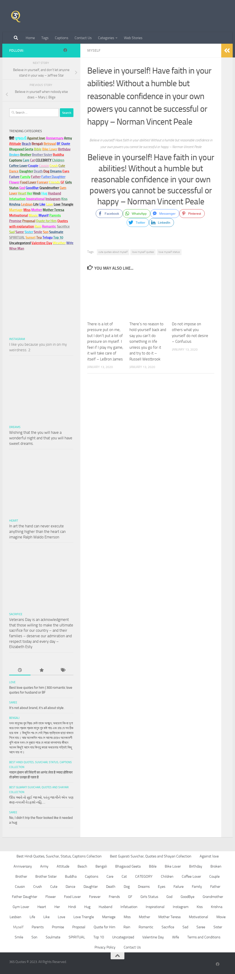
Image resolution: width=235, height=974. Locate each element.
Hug (44, 193)
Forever (95, 896)
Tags (44, 38)
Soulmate (53, 937)
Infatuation (128, 907)
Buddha (71, 876)
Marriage (16, 210)
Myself (93, 50)
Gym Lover (21, 907)
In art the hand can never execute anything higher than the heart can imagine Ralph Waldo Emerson (37, 531)
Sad (185, 927)
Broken (215, 866)
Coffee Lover (191, 876)
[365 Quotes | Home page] (15, 16)
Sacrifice (63, 226)
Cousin (20, 886)
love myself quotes (143, 252)
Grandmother (213, 896)
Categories (106, 38)
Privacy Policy (105, 947)
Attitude (15, 144)
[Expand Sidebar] (227, 50)
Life (32, 917)
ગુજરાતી (20, 138)
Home (30, 38)
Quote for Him (104, 927)
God (169, 896)
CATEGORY (144, 876)
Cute (53, 886)
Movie (221, 917)
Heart (13, 520)
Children (167, 876)
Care (109, 876)
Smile (19, 937)
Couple (214, 876)
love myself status (169, 252)
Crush (37, 886)
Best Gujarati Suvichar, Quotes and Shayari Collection (150, 856)
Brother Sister (46, 876)
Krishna (216, 907)
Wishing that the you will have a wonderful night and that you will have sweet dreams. (40, 438)
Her (29, 193)
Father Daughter (24, 896)
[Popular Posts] (41, 670)
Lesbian (15, 917)
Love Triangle (83, 917)
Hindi (72, 907)
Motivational (198, 917)
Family (25, 177)
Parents (38, 927)
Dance (70, 886)
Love (12, 682)
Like (46, 917)
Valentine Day (41, 243)
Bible (153, 866)
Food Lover (72, 896)
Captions (61, 38)
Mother (144, 917)
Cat (124, 876)
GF (130, 896)
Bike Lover (173, 866)
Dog (127, 886)
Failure (178, 886)
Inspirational (155, 907)
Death (110, 886)
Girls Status (149, 896)
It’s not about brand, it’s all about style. (36, 708)
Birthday (64, 149)
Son (34, 937)
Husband (54, 193)
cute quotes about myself (113, 252)
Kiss (200, 907)
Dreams (14, 427)
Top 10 (98, 937)
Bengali (14, 718)
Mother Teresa (169, 917)
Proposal (78, 927)
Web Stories (133, 38)
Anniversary (23, 866)
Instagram (53, 199)
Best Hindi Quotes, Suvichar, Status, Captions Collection (59, 856)
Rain (126, 927)
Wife (175, 937)
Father (215, 886)
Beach (26, 144)
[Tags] (62, 670)
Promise (15, 221)
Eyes (161, 886)
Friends (114, 896)
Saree (13, 702)
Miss (27, 210)
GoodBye (187, 896)
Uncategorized (123, 937)
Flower (50, 896)
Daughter (91, 886)
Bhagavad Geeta (128, 866)
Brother (21, 876)
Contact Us (83, 38)
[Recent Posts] (20, 670)
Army (44, 866)
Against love (209, 856)
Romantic (146, 927)
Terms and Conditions (203, 937)
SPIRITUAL (17, 237)
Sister (217, 927)
